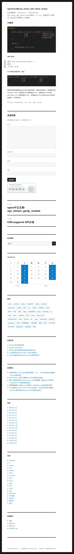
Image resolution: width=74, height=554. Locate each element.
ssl (31, 319)
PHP (27, 315)
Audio (23, 304)
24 (24, 278)
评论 (9, 124)
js (51, 311)
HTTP (11, 473)
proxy (33, 315)
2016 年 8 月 (13, 433)
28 (52, 278)
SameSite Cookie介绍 (15, 347)
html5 (10, 311)
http (15, 311)
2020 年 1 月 (13, 408)
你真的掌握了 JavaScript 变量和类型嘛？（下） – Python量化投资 (29, 372)
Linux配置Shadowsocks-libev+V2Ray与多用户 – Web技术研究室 (28, 388)
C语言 (34, 308)
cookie (19, 308)
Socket (26, 319)
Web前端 (12, 496)
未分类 (11, 498)
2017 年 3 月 (13, 415)
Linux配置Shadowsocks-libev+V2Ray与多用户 (23, 353)
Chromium (11, 308)
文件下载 (11, 327)
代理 (18, 323)
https (24, 311)
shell (20, 319)
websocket (43, 319)
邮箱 (9, 161)
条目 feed (12, 523)
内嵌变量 (34, 323)
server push (40, 315)
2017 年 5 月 (13, 410)
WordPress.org (13, 528)
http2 (19, 311)
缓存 (34, 327)
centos (37, 304)
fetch (47, 308)
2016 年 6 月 (13, 438)
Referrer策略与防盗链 (36, 378)
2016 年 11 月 (13, 425)
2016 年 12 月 (13, 423)
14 (52, 270)
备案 (40, 323)
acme (10, 304)
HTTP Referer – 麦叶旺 (16, 378)
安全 (45, 323)
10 (24, 270)
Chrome (44, 304)
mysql (11, 481)
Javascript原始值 (15, 375)
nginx (29, 102)
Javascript (12, 475)
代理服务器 (25, 323)
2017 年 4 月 (13, 413)
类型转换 (28, 327)
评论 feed (12, 526)
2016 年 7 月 (13, 435)
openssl (21, 315)
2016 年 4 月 (13, 443)
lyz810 (11, 102)
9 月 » (46, 286)
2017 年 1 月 (13, 420)
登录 (10, 521)
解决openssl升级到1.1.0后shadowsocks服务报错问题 (36, 385)
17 (24, 274)
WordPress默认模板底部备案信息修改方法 (22, 350)
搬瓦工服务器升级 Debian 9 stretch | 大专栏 (22, 380)
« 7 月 (17, 286)
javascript (45, 311)
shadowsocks (12, 319)
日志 (25, 102)
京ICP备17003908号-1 (13, 548)
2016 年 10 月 (13, 428)
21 (52, 274)
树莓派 (11, 501)
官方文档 (39, 102)
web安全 (52, 319)
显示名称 (10, 152)
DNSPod (41, 308)
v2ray (36, 319)
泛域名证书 (19, 327)
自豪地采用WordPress (51, 548)
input (38, 311)
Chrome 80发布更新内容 (16, 345)
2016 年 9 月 (13, 430)
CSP (24, 308)
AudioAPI (30, 304)
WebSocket (12, 493)
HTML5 (11, 470)
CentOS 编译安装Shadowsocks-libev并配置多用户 (24, 355)
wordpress (11, 323)
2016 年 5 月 (13, 440)
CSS (10, 468)
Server (11, 488)
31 (24, 282)
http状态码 (31, 311)
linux (9, 315)
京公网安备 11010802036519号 (29, 548)
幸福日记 (41, 548)
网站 (8, 170)
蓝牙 (10, 503)
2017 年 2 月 (13, 418)
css (29, 308)
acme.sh (16, 304)
